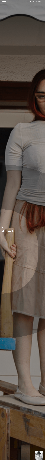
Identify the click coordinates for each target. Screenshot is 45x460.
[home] (4, 1)
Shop (30, 1)
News (36, 1)
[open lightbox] (39, 455)
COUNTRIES (33, 1)
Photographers (39, 1)
